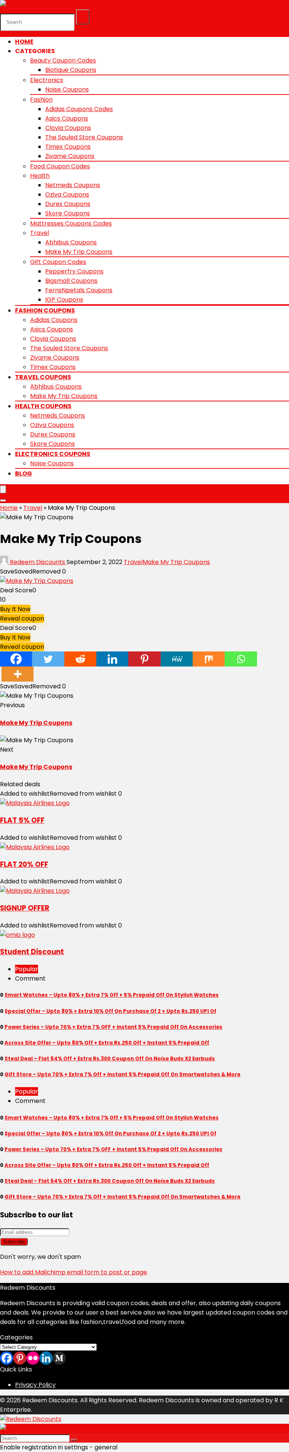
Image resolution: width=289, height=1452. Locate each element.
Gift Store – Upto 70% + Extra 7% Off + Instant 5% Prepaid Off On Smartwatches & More (122, 1074)
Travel (39, 233)
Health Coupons (43, 406)
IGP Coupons (64, 299)
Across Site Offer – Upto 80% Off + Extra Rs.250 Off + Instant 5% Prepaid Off (107, 1042)
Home (24, 41)
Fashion (41, 99)
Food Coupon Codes (60, 166)
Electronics (46, 80)
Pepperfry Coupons (74, 271)
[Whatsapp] (241, 659)
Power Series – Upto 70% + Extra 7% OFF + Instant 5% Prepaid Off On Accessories (113, 1027)
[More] (17, 674)
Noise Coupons (67, 89)
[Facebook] (16, 659)
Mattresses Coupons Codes (71, 223)
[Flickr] (33, 1358)
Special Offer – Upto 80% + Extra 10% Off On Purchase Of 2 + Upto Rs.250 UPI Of (110, 1011)
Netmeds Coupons (72, 185)
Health (40, 175)
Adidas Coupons (54, 320)
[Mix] (209, 659)
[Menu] (3, 489)
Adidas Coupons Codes (79, 109)
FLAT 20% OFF (24, 864)
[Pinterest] (144, 659)
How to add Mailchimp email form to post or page (73, 1272)
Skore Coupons (67, 213)
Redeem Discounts (37, 562)
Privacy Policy (35, 1384)
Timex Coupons (68, 146)
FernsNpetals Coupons (79, 290)
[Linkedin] (112, 659)
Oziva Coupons (67, 194)
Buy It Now (15, 609)
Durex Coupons (67, 204)
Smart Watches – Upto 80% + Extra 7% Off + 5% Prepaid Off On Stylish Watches (112, 995)
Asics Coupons (66, 118)
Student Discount (32, 952)
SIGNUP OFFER (24, 908)
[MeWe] (177, 659)
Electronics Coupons (52, 454)
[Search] (83, 16)
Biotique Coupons (70, 70)
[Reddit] (80, 659)
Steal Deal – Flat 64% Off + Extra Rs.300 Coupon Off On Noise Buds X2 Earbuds (110, 1058)
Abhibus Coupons (71, 242)
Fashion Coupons (45, 310)
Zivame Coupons (69, 156)
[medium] (59, 1358)
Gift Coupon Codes (58, 262)
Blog (23, 473)
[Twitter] (48, 659)
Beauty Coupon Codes (63, 60)
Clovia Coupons (68, 128)
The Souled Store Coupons (84, 137)
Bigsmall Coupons (71, 280)
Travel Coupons (43, 377)
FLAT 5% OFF (22, 820)
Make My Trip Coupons (79, 251)
